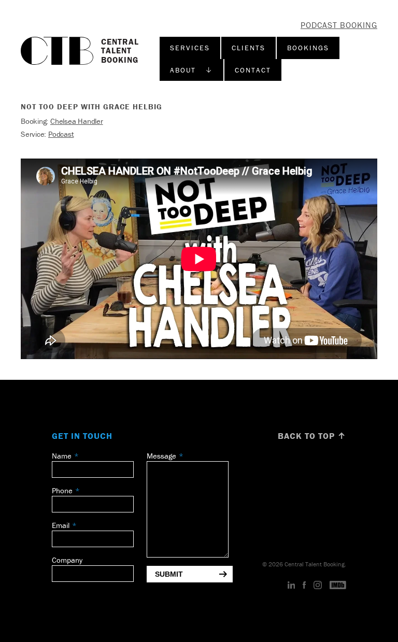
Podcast (61, 134)
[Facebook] (304, 585)
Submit (169, 574)
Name (62, 456)
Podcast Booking (339, 25)
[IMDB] (338, 585)
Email (60, 525)
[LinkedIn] (291, 585)
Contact (253, 70)
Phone (62, 490)
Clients (248, 47)
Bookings (308, 47)
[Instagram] (318, 585)
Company (67, 560)
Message (161, 456)
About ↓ (191, 70)
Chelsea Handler (76, 121)
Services (190, 47)
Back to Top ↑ (312, 435)
